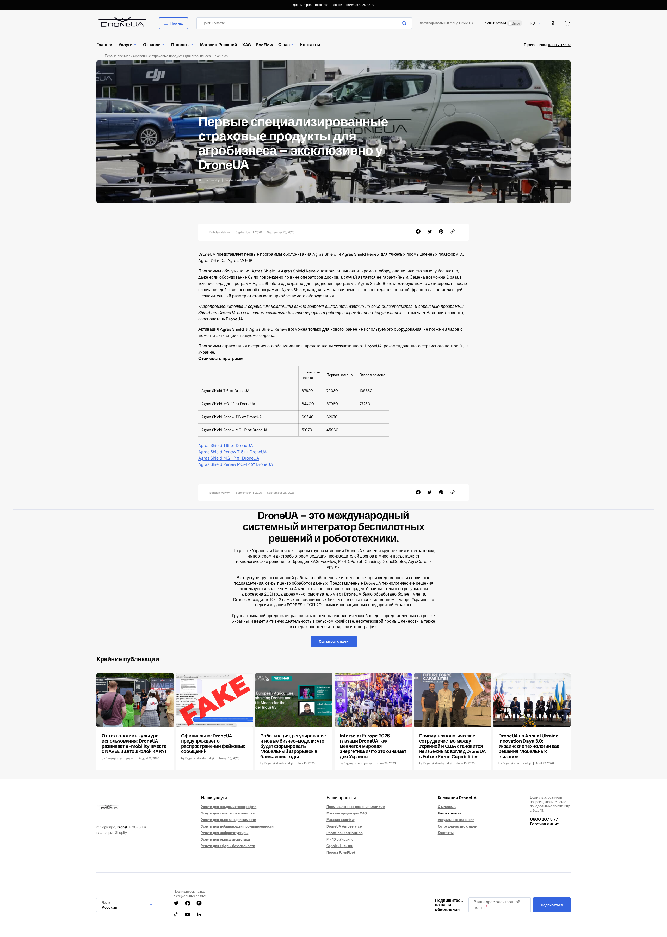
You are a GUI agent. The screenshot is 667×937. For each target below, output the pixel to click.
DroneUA (124, 827)
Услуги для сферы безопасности (228, 846)
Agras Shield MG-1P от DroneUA (228, 458)
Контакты (446, 833)
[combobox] (304, 23)
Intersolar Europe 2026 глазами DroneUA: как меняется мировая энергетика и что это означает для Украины (373, 746)
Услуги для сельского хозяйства (228, 813)
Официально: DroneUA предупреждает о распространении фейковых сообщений (213, 743)
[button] (553, 23)
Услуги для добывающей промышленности (237, 826)
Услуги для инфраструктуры (224, 833)
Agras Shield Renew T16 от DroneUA (232, 452)
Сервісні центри (339, 846)
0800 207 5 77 (363, 5)
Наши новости (449, 813)
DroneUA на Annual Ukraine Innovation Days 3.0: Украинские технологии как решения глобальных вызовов (528, 746)
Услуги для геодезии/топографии (228, 807)
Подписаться (552, 905)
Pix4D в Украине (339, 839)
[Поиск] (405, 23)
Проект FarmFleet (340, 852)
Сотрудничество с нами (457, 826)
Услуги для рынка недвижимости (228, 820)
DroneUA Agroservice (344, 826)
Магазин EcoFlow (340, 820)
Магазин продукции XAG (346, 813)
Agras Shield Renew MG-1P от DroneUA (235, 464)
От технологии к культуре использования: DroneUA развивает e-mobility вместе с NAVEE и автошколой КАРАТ (134, 743)
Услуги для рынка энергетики (225, 839)
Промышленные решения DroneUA (355, 807)
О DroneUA (447, 807)
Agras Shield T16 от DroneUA (225, 445)
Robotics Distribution (344, 833)
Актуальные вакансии (456, 820)
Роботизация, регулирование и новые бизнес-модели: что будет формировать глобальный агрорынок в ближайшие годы (293, 746)
